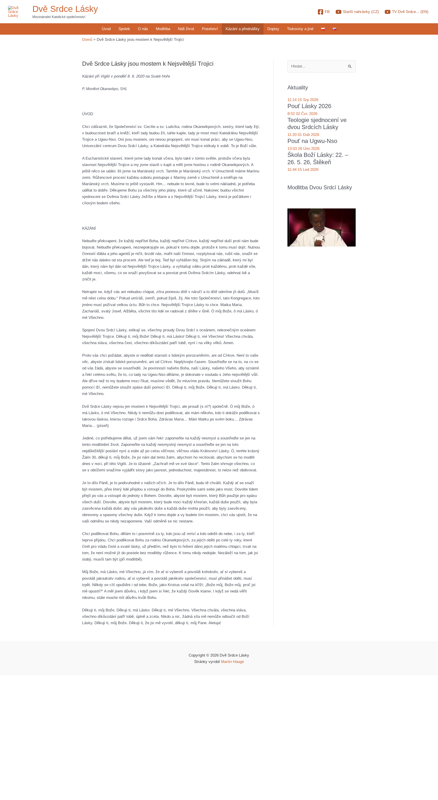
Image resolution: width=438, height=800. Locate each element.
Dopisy (273, 29)
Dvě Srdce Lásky (65, 9)
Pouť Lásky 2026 (309, 106)
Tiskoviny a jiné (300, 29)
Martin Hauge (232, 662)
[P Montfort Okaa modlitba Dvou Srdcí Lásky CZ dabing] (321, 227)
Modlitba (163, 29)
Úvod (106, 29)
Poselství (210, 29)
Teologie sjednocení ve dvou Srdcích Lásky (317, 123)
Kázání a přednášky (243, 29)
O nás (143, 29)
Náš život (186, 29)
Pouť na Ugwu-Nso (312, 141)
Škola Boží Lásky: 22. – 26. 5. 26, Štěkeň (317, 158)
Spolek (124, 29)
